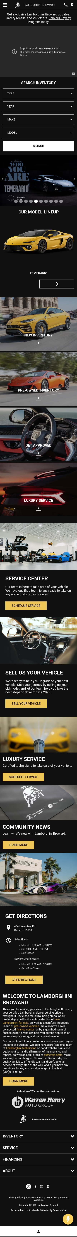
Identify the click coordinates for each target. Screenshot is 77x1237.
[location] (72, 5)
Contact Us (51, 1197)
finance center (25, 1029)
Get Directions (24, 980)
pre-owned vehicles (26, 1026)
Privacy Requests (34, 1197)
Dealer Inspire (59, 1210)
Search (38, 146)
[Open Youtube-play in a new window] (41, 1186)
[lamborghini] (18, 5)
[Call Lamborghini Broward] (66, 5)
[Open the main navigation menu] (5, 5)
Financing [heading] (12, 1159)
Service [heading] (10, 1148)
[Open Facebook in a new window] (35, 1186)
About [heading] (9, 1171)
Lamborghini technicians (21, 1048)
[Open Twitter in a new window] (28, 1186)
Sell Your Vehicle (26, 703)
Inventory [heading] (13, 1136)
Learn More (18, 845)
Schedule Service (26, 605)
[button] (38, 93)
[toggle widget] (68, 1219)
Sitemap (64, 1197)
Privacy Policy (16, 1197)
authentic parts (52, 1055)
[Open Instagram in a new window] (48, 1186)
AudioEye (39, 1200)
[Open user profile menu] (38, 1231)
